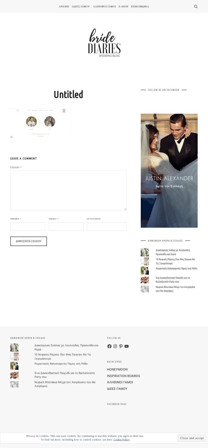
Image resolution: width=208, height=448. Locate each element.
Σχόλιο (16, 167)
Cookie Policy (122, 439)
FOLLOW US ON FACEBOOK (164, 90)
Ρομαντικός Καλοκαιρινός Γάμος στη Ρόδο (176, 268)
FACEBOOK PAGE (117, 404)
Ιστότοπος (94, 218)
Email (54, 218)
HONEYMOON (117, 369)
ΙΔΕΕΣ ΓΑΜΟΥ (117, 389)
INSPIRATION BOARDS (123, 376)
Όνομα (16, 218)
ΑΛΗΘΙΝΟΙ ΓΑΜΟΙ (120, 382)
